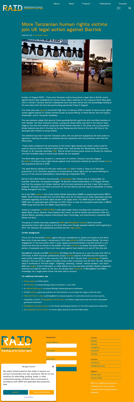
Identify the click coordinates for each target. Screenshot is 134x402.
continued (78, 269)
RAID (55, 151)
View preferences (41, 392)
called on (39, 194)
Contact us (95, 362)
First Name (50, 351)
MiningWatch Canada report (54, 299)
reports (27, 161)
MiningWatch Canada (77, 222)
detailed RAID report (34, 288)
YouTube (94, 354)
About (56, 3)
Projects (86, 3)
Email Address (52, 342)
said (68, 169)
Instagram (95, 347)
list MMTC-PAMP (47, 210)
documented (54, 253)
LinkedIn (94, 344)
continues (75, 245)
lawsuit (48, 237)
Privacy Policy (28, 397)
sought (33, 266)
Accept (15, 392)
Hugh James (75, 228)
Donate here (96, 374)
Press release (29, 281)
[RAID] (23, 8)
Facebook (95, 351)
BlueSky (94, 341)
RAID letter (30, 285)
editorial (33, 292)
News (71, 3)
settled (73, 240)
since (107, 161)
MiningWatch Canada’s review (36, 306)
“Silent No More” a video (34, 296)
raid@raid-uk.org (98, 366)
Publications (105, 3)
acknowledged (65, 179)
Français (123, 3)
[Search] (130, 8)
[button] (53, 366)
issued (42, 110)
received (70, 255)
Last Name (50, 359)
